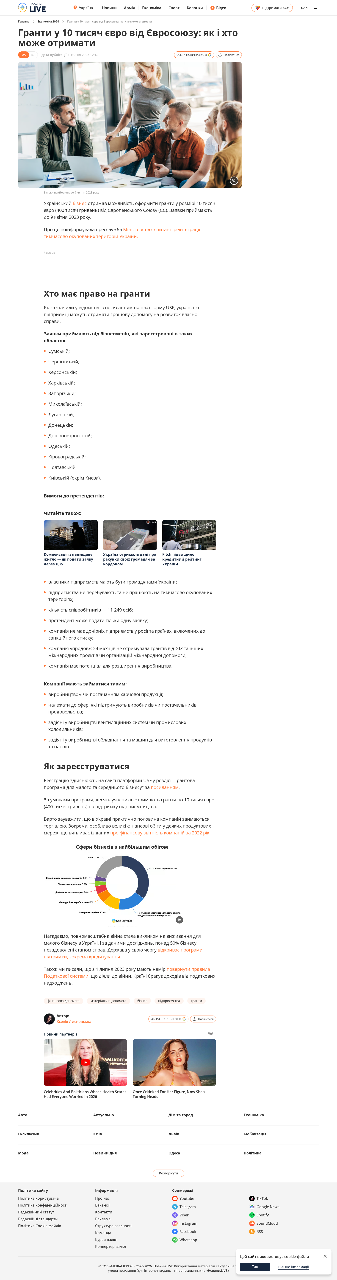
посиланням (165, 787)
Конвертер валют (111, 1246)
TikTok (262, 1198)
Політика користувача (38, 1198)
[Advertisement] (127, 266)
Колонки (195, 7)
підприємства (169, 1001)
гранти (196, 1001)
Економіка (151, 7)
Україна (86, 7)
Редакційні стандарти (38, 1218)
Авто (22, 1114)
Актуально (103, 1114)
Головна (23, 21)
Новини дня (105, 1153)
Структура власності (113, 1225)
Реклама (102, 1218)
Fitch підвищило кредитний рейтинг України (182, 559)
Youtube (187, 1198)
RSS (260, 1231)
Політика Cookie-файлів (39, 1225)
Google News (268, 1206)
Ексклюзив (28, 1134)
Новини (109, 7)
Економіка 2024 (48, 21)
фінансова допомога (63, 1001)
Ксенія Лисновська (74, 1021)
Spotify (263, 1215)
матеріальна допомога (108, 1001)
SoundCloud (267, 1223)
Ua (303, 8)
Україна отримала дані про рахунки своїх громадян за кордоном (129, 559)
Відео (221, 7)
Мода (23, 1153)
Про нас (102, 1198)
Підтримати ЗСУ (275, 8)
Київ (97, 1134)
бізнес (80, 203)
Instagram (188, 1223)
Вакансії (102, 1205)
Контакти (103, 1212)
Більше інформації (293, 1267)
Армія (129, 7)
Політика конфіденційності (42, 1205)
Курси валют (106, 1239)
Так (255, 1266)
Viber (184, 1215)
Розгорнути (168, 1173)
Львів (173, 1134)
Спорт (174, 7)
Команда (103, 1232)
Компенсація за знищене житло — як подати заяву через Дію (68, 559)
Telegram (188, 1206)
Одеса (174, 1153)
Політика (253, 1153)
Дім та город (180, 1114)
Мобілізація (255, 1134)
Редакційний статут (36, 1212)
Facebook (188, 1231)
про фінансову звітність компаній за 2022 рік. (160, 833)
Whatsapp (188, 1239)
